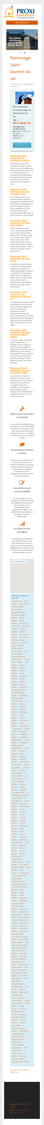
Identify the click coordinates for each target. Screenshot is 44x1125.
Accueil (21, 84)
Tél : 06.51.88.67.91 (22, 121)
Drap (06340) (17, 729)
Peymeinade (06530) (20, 876)
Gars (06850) (23, 743)
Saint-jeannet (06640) (19, 948)
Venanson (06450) (18, 1045)
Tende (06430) (17, 1001)
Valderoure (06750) (18, 1039)
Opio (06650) (23, 865)
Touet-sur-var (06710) (19, 1014)
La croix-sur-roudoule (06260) (19, 781)
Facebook (14, 1110)
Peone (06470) (24, 873)
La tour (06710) (17, 798)
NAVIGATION (21, 22)
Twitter (24, 1110)
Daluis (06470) (24, 726)
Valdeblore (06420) (18, 1037)
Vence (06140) (16, 1048)
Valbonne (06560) (18, 1034)
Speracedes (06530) (18, 998)
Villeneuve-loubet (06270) (20, 1062)
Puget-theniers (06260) (19, 887)
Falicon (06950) (17, 740)
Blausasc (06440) (17, 646)
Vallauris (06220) (17, 1042)
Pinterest (14, 1112)
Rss (22, 1112)
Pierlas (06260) (17, 878)
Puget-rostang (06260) (19, 884)
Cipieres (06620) (17, 701)
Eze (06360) (23, 737)
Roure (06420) (24, 917)
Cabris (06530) (16, 659)
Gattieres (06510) (17, 745)
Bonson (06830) (17, 648)
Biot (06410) (23, 643)
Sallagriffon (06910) (18, 984)
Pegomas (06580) (18, 867)
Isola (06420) (17, 765)
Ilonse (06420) (24, 762)
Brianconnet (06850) (18, 657)
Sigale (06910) (24, 992)
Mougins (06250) (17, 859)
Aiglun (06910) (16, 601)
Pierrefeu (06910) (17, 881)
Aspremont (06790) (18, 612)
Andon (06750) (24, 604)
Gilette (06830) (17, 748)
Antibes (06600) (18, 607)
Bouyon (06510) (17, 651)
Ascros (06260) (17, 609)
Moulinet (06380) (17, 862)
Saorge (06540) (17, 987)
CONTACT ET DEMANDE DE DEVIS (22, 145)
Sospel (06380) (18, 995)
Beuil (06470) (23, 637)
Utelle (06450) (24, 1031)
